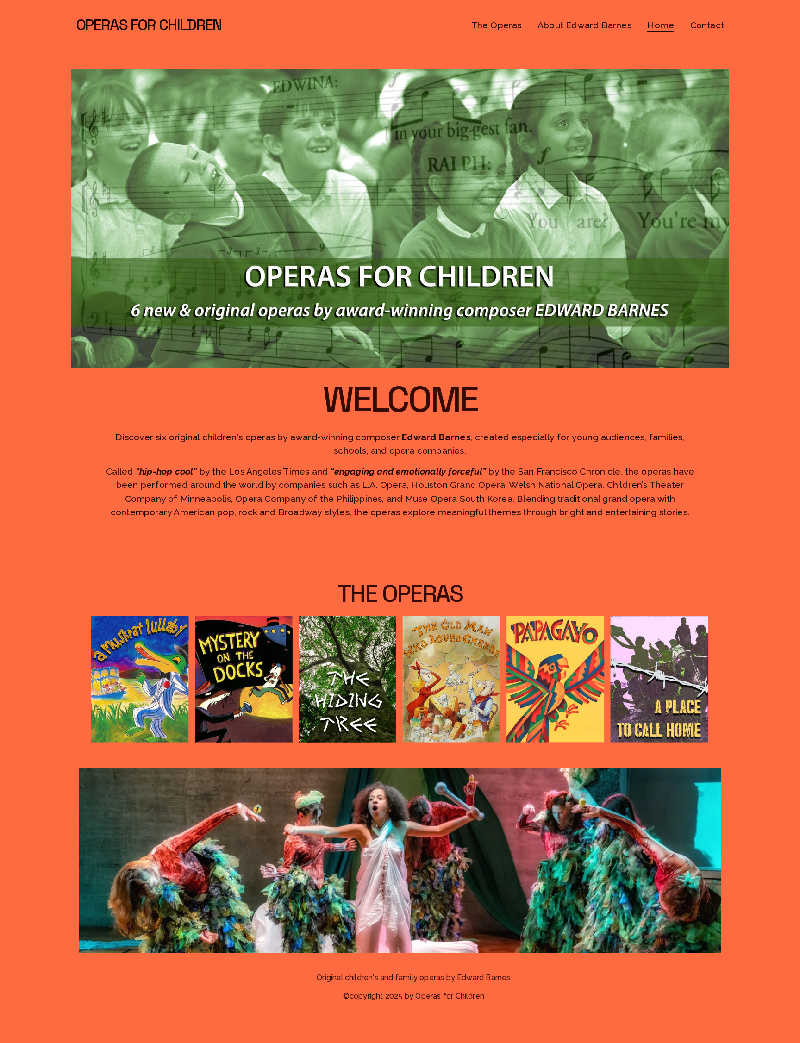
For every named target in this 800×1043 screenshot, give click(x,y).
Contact (707, 25)
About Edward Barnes (584, 25)
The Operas (496, 25)
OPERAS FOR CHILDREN (149, 25)
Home (660, 25)
